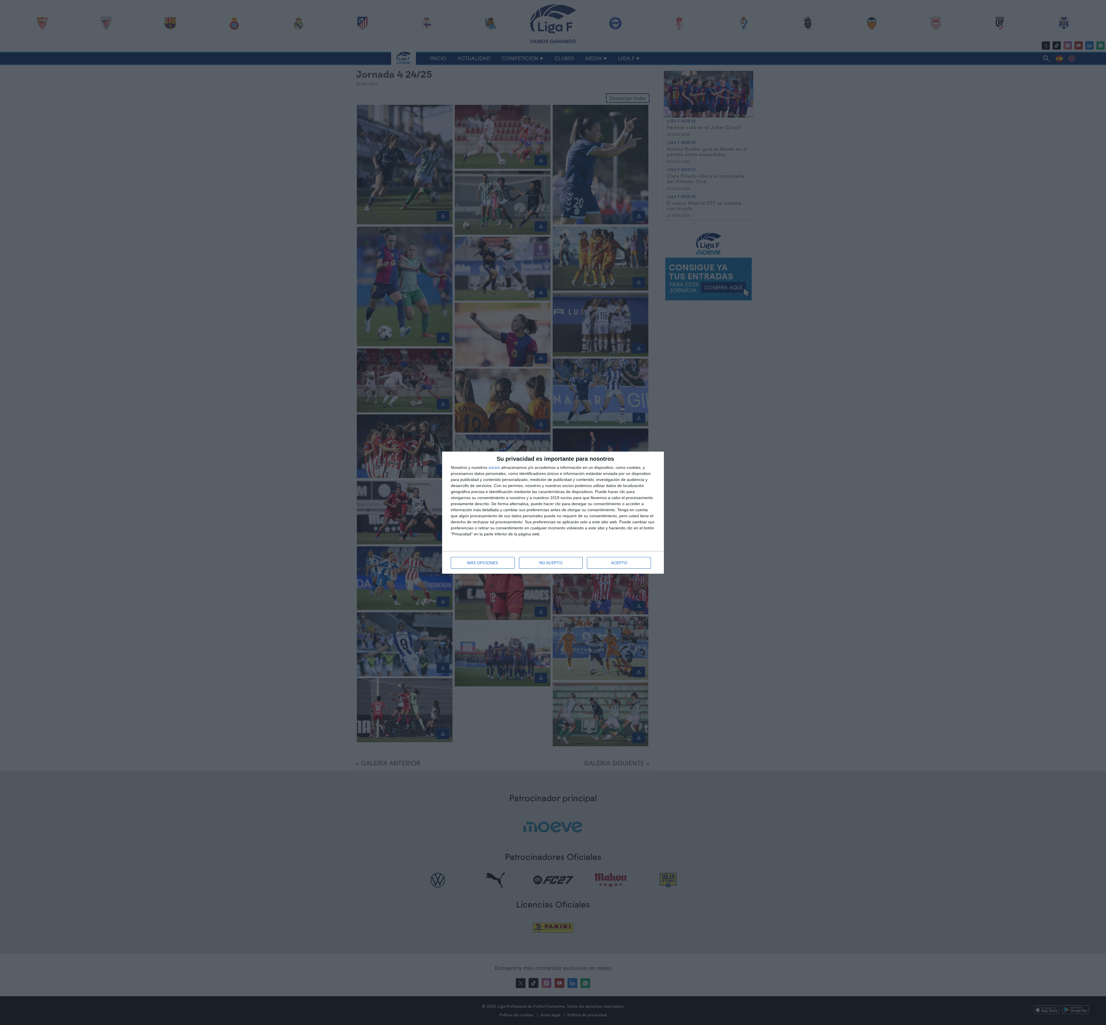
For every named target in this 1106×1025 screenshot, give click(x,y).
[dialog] (553, 513)
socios (494, 467)
